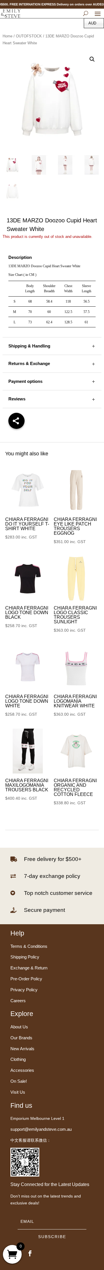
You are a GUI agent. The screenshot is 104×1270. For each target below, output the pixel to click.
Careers (18, 1000)
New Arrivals (22, 1048)
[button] (92, 59)
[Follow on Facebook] (30, 1253)
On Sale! (18, 1081)
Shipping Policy (24, 956)
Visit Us (17, 1092)
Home (7, 36)
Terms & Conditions (28, 946)
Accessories (22, 1070)
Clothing (18, 1059)
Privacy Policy (24, 989)
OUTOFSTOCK (29, 36)
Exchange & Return (28, 967)
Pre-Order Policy (26, 978)
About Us (19, 1026)
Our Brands (21, 1037)
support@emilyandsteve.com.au (41, 1129)
